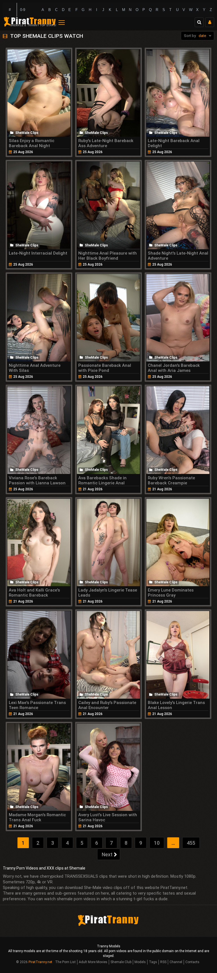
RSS (163, 962)
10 (157, 843)
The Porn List (65, 962)
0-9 (22, 10)
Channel (176, 962)
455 (191, 843)
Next (107, 854)
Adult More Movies (93, 962)
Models (140, 962)
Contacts (192, 962)
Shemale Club (120, 962)
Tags (153, 962)
